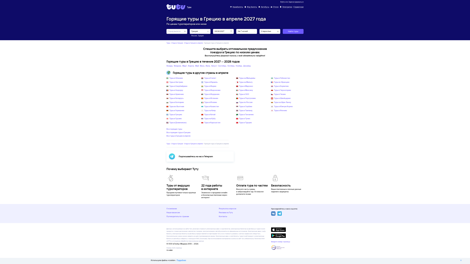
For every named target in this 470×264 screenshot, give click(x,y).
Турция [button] (201, 36)
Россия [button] (194, 36)
